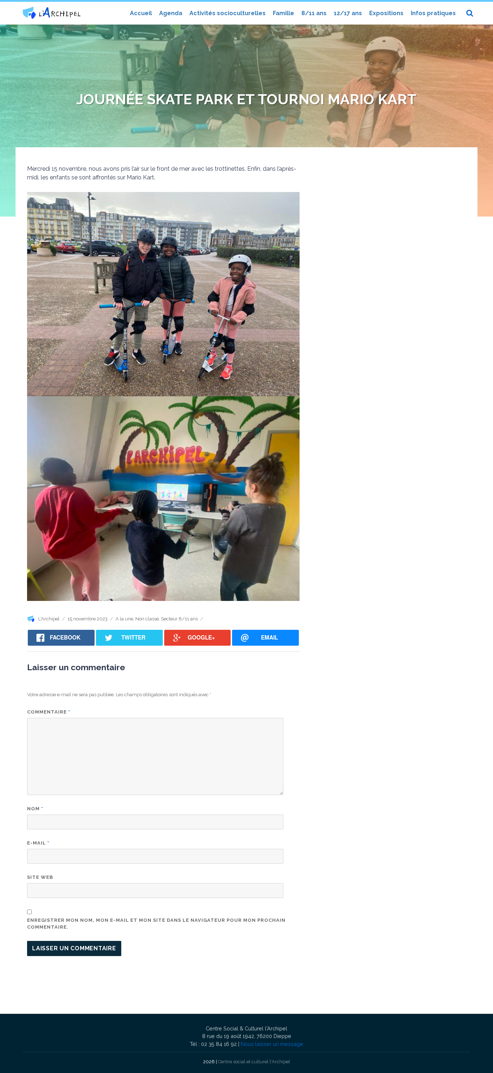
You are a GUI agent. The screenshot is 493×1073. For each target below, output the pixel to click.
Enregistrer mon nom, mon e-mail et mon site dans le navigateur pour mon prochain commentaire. (156, 923)
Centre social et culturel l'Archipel (254, 1061)
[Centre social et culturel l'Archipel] (51, 13)
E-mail (38, 843)
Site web (40, 877)
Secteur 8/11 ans (179, 618)
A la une (124, 618)
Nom (35, 808)
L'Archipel (49, 618)
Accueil (141, 13)
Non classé (147, 618)
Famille (283, 13)
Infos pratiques (433, 13)
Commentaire (48, 712)
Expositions (386, 13)
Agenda (170, 13)
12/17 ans (348, 13)
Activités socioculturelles (227, 13)
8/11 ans (314, 13)
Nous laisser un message (272, 1044)
